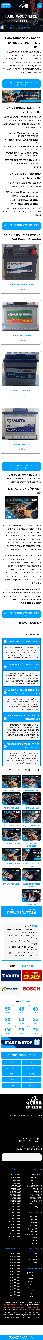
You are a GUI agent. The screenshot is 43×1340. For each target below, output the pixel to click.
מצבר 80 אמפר (14, 1289)
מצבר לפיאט (6, 25)
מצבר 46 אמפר (14, 1265)
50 (7, 1010)
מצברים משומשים (34, 1186)
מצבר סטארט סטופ (34, 1237)
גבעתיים (11, 1085)
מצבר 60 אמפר (14, 1274)
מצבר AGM (37, 1243)
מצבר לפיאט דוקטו (31, 825)
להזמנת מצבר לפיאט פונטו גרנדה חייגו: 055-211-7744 (21, 83)
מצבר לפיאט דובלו (11, 808)
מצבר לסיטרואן (15, 1221)
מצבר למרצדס (15, 1236)
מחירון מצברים (36, 1174)
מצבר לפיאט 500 (31, 790)
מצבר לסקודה (15, 1194)
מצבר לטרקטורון (35, 1228)
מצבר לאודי (16, 1180)
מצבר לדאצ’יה (15, 1191)
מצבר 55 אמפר (14, 1271)
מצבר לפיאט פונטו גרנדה (11, 865)
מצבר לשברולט (15, 1233)
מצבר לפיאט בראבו (11, 790)
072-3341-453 (25, 1141)
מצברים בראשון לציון (33, 1278)
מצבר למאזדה (15, 1224)
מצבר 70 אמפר (14, 1283)
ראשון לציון (11, 1068)
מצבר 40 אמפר (14, 1259)
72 (35, 1031)
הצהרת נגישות (36, 1194)
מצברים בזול (37, 1183)
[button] (2, 27)
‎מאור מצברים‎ (34, 1158)
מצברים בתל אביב (34, 1290)
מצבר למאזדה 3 (14, 1227)
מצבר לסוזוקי (15, 1177)
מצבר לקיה (16, 1183)
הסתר (27, 926)
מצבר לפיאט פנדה (11, 884)
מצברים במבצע (35, 1180)
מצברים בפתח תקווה (33, 1272)
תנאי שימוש (37, 1200)
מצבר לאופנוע (36, 1219)
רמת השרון (32, 1085)
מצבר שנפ (37, 1253)
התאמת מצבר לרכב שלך (6, 5)
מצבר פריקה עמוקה (33, 1234)
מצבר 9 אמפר (15, 1253)
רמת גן (11, 1062)
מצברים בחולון (36, 1296)
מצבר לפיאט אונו (31, 808)
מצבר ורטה (37, 1256)
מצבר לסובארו (15, 1209)
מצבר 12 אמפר (14, 1256)
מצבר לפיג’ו (16, 1197)
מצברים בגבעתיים (35, 1281)
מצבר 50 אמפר (14, 1268)
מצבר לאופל (16, 1215)
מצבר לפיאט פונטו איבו (31, 865)
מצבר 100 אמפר (14, 1295)
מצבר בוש (38, 1262)
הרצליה (32, 1074)
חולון (11, 1074)
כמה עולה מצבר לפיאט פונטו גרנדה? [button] (24, 641)
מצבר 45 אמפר (14, 1262)
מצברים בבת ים (35, 1284)
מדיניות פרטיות (35, 1203)
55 (35, 1020)
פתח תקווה (31, 1068)
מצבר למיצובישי (14, 1212)
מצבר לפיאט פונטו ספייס (31, 885)
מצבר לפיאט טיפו (11, 825)
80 (7, 1020)
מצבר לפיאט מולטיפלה (31, 844)
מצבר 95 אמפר (14, 1292)
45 (21, 1010)
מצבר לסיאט (16, 1218)
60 (21, 1020)
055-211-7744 (21, 913)
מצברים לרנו (16, 1186)
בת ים (31, 1079)
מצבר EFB (37, 1240)
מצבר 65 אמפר (14, 1277)
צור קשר (38, 1206)
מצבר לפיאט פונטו (11, 843)
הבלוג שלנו (37, 1189)
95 (21, 1031)
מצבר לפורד (16, 1189)
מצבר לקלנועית (35, 1225)
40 (35, 1010)
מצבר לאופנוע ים (35, 1231)
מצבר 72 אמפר (14, 1286)
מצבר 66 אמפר (14, 1280)
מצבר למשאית (36, 1216)
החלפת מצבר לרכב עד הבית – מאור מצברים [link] (22, 1302)
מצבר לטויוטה (15, 1203)
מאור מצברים (36, 25)
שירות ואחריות (36, 1197)
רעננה (11, 1079)
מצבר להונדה (15, 1200)
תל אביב (32, 1062)
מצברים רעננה (36, 1275)
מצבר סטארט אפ (35, 1259)
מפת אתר (38, 1191)
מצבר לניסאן (16, 1230)
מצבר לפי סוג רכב (21, 25)
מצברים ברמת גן (35, 1293)
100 (8, 1031)
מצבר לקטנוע (36, 1222)
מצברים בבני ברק (35, 1287)
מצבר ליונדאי (15, 1174)
